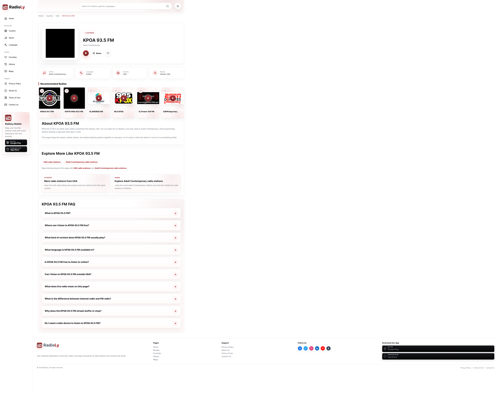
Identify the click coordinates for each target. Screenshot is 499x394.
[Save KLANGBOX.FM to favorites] (91, 91)
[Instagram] (311, 348)
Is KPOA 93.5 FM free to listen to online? (67, 262)
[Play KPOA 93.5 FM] (86, 53)
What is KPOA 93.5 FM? (58, 213)
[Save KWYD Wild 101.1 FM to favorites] (67, 91)
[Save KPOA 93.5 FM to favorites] (108, 53)
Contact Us (226, 356)
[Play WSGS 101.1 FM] (50, 98)
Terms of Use (227, 353)
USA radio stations (52, 162)
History (156, 356)
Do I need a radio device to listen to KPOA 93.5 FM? (73, 323)
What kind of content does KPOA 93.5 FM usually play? (75, 237)
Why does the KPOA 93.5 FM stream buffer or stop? (73, 311)
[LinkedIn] (317, 348)
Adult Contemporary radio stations (81, 162)
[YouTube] (323, 348)
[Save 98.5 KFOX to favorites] (116, 91)
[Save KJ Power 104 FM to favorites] (141, 91)
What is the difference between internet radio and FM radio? (78, 298)
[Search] (167, 6)
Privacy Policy (228, 347)
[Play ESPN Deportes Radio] (173, 98)
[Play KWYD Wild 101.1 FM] (74, 98)
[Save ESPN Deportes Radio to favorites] (165, 91)
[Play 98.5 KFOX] (124, 98)
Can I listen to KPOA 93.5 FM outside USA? (68, 274)
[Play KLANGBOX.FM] (99, 98)
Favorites (157, 353)
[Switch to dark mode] (178, 6)
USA (57, 16)
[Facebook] (300, 348)
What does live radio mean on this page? (67, 286)
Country (49, 16)
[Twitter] (306, 348)
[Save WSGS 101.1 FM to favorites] (42, 91)
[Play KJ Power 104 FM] (148, 98)
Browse (156, 350)
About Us (225, 350)
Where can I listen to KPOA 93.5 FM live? (67, 225)
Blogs (155, 359)
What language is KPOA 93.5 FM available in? (69, 249)
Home (40, 16)
